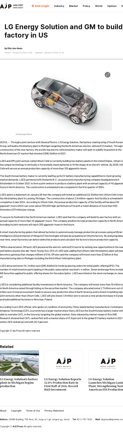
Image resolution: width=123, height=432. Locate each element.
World (98, 5)
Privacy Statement (54, 410)
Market (73, 5)
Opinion (112, 5)
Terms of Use (33, 410)
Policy (86, 5)
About (3, 410)
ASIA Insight (42, 5)
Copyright (16, 410)
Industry (59, 5)
